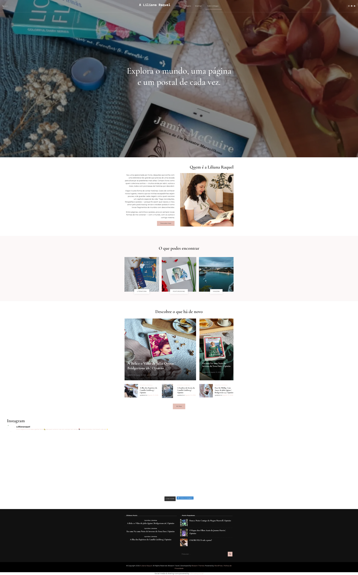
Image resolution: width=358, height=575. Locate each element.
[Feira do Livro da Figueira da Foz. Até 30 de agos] (222, 435)
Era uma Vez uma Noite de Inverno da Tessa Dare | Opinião (216, 365)
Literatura (142, 291)
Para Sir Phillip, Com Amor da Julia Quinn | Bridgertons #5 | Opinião (224, 390)
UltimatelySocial (196, 573)
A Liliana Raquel (154, 5)
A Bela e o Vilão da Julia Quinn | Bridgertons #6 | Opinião (150, 523)
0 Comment (153, 375)
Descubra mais (165, 223)
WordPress (218, 566)
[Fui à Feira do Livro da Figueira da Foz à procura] (49, 445)
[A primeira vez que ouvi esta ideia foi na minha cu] (136, 464)
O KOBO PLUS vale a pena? (200, 540)
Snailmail (198, 6)
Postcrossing (179, 291)
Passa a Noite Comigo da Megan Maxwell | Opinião (210, 520)
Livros (177, 6)
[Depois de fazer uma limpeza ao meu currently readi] (308, 443)
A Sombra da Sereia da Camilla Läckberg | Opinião (186, 390)
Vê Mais (179, 406)
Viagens (188, 6)
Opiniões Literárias (134, 359)
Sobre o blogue (213, 6)
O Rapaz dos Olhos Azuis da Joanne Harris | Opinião (207, 532)
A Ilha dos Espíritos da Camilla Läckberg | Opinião (148, 390)
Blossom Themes (197, 566)
